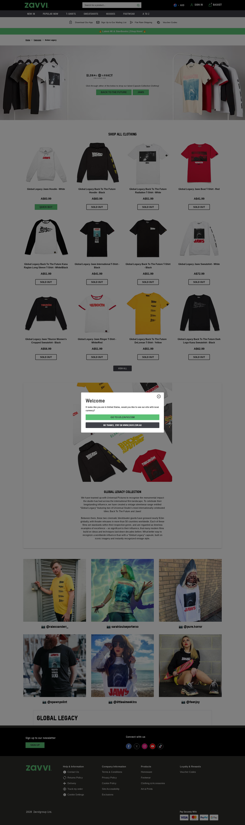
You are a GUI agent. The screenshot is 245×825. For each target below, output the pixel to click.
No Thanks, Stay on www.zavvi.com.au (122, 425)
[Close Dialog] (158, 396)
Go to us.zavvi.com (123, 417)
